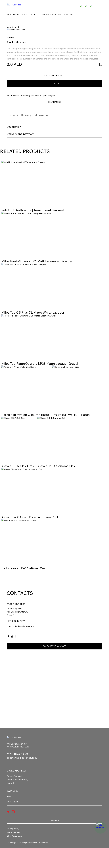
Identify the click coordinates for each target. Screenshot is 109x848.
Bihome (10, 37)
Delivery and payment (35, 115)
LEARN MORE (54, 102)
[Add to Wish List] (100, 64)
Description (14, 115)
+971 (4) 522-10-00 (17, 753)
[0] (86, 6)
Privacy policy (13, 828)
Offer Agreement (14, 836)
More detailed (13, 27)
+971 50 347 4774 (16, 621)
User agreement (13, 832)
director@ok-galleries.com (20, 626)
